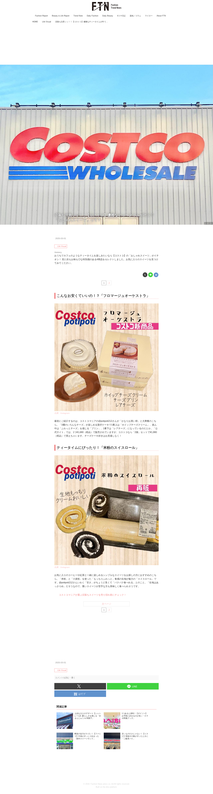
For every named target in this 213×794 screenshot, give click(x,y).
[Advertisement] (106, 44)
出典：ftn (208, 223)
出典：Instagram (62, 413)
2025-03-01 (60, 238)
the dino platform (110, 787)
